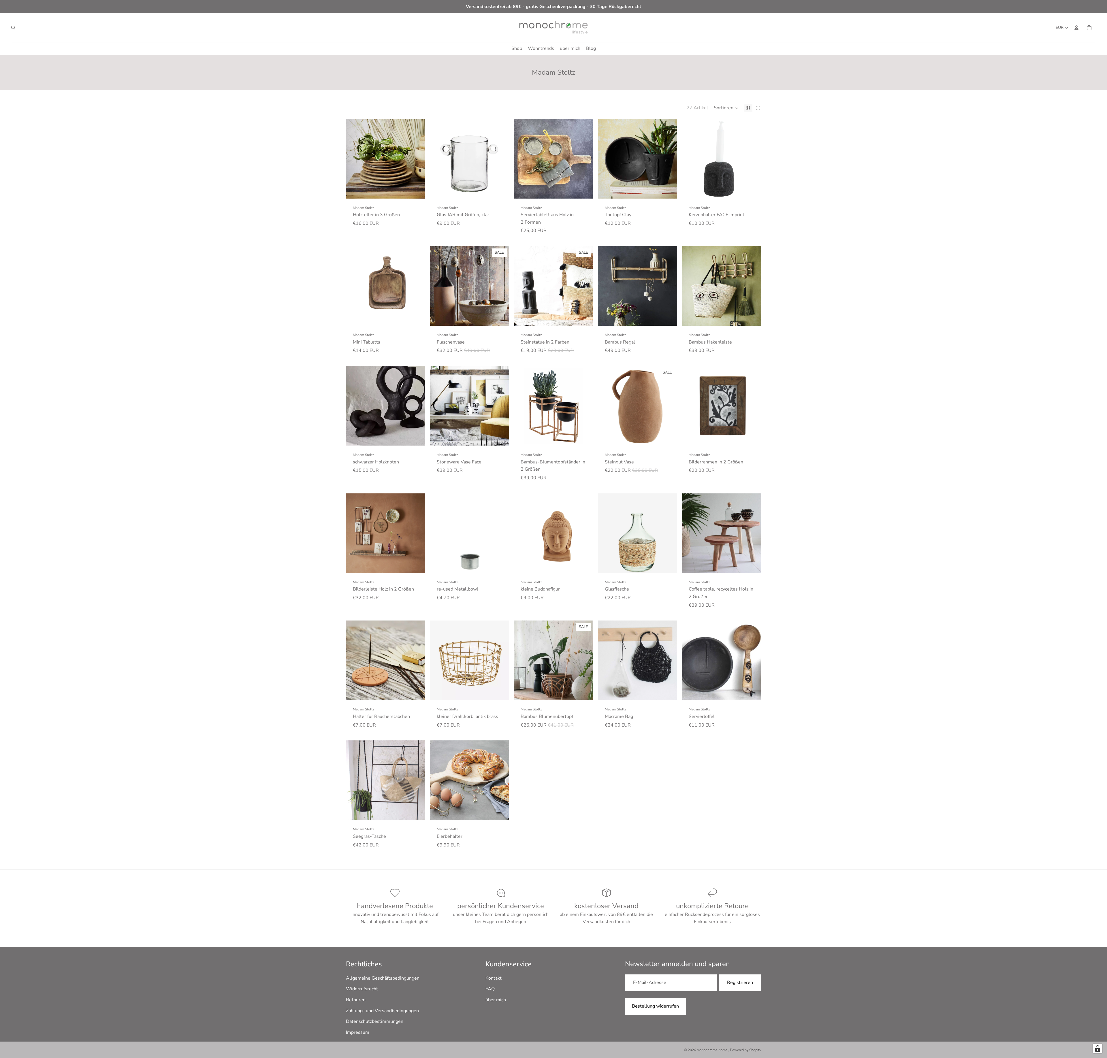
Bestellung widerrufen (655, 1006)
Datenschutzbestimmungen (374, 1022)
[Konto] (1076, 27)
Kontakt (493, 978)
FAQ (490, 989)
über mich (495, 1000)
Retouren (356, 1000)
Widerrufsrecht (362, 989)
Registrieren (740, 983)
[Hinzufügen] (500, 189)
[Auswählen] (416, 189)
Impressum (357, 1032)
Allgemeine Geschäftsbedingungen (382, 978)
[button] (726, 108)
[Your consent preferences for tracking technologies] (1097, 1048)
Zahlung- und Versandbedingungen (382, 1011)
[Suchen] (13, 27)
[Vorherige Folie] (354, 158)
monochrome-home (712, 1050)
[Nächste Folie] (416, 158)
